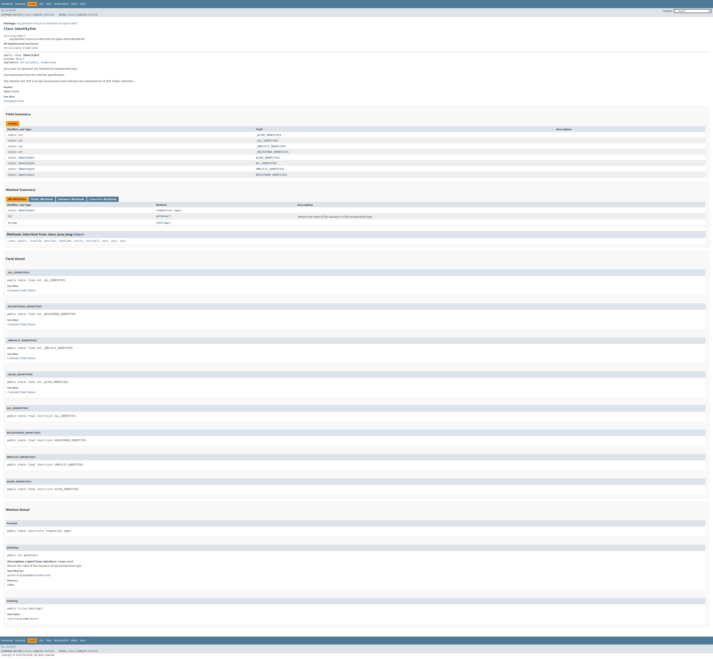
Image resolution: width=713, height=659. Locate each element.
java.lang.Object (14, 35)
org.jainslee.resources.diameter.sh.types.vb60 (47, 23)
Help (83, 4)
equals (22, 240)
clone (11, 240)
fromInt (161, 210)
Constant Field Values (21, 290)
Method (49, 15)
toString (162, 222)
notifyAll (92, 240)
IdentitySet (26, 157)
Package (20, 4)
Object (20, 58)
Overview (7, 4)
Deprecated (61, 4)
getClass (50, 240)
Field (28, 15)
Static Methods (42, 199)
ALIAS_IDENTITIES (268, 157)
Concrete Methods (102, 199)
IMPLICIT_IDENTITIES (270, 168)
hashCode (65, 240)
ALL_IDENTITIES (266, 163)
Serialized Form (14, 101)
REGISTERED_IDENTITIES (271, 174)
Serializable (13, 47)
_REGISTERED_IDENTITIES (272, 151)
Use (41, 4)
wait (105, 240)
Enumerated (30, 47)
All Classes (8, 10)
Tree (49, 4)
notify (78, 240)
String (12, 222)
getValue (162, 216)
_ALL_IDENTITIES (267, 140)
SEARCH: (668, 11)
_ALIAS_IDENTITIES (268, 135)
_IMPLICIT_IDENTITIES (271, 146)
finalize (35, 240)
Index (74, 4)
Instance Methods (71, 199)
